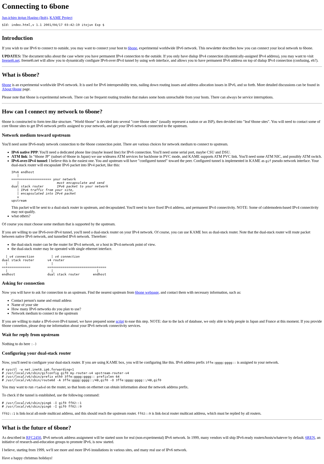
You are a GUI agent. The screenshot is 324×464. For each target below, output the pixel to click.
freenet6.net (10, 60)
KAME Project (61, 18)
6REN (310, 438)
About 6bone (12, 89)
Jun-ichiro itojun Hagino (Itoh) (25, 18)
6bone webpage (147, 292)
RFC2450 (33, 438)
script (120, 321)
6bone (132, 48)
